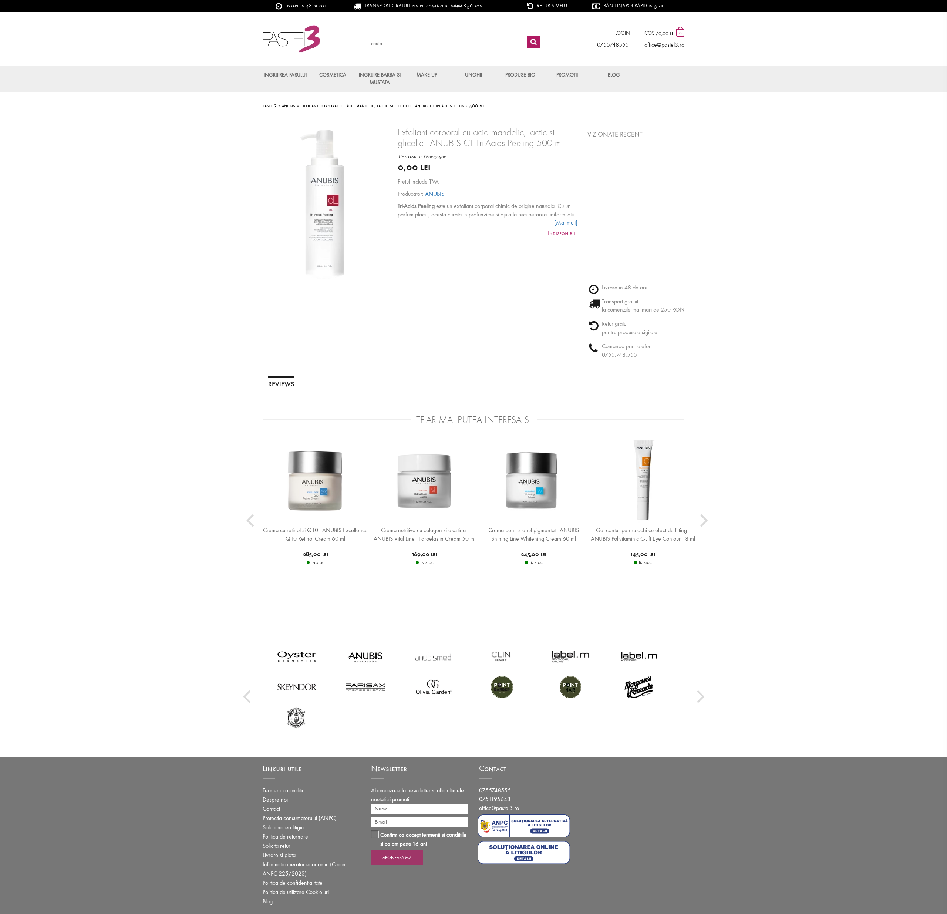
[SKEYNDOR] (297, 687)
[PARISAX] (365, 687)
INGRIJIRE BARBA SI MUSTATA (380, 78)
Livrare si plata (279, 854)
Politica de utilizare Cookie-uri (296, 891)
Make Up (427, 75)
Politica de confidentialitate (293, 882)
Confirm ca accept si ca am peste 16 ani (423, 839)
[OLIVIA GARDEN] (434, 687)
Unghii (473, 75)
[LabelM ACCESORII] (639, 656)
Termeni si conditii (283, 790)
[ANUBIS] (365, 656)
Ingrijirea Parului (285, 75)
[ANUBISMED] (434, 656)
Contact (271, 808)
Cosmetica (332, 75)
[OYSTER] (297, 656)
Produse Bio (520, 75)
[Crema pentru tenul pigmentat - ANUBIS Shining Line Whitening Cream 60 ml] (533, 479)
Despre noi (275, 799)
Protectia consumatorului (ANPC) (300, 817)
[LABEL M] (570, 656)
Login (622, 33)
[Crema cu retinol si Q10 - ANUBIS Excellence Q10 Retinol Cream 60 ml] (315, 479)
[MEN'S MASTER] (297, 717)
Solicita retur (276, 845)
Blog (614, 75)
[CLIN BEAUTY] (502, 656)
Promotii (567, 75)
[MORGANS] (639, 687)
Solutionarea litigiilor (285, 827)
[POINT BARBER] (502, 687)
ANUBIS (434, 193)
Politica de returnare (285, 836)
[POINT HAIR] (570, 687)
